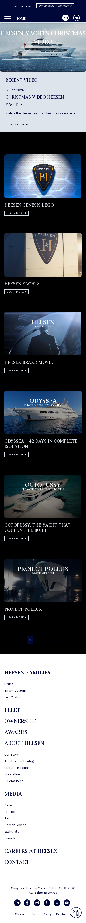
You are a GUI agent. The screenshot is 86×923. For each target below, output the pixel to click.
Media (13, 794)
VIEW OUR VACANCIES (55, 5)
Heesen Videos (15, 825)
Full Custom (13, 697)
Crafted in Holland (18, 767)
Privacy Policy (41, 914)
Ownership (20, 721)
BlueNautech (13, 781)
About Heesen (24, 743)
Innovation (12, 774)
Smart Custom (15, 690)
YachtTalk (11, 831)
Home (20, 18)
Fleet (12, 710)
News (8, 805)
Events (9, 818)
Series (8, 684)
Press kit (10, 838)
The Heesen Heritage (20, 761)
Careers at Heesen (31, 851)
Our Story (11, 754)
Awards (15, 732)
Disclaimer (63, 914)
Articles (9, 811)
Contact (16, 862)
